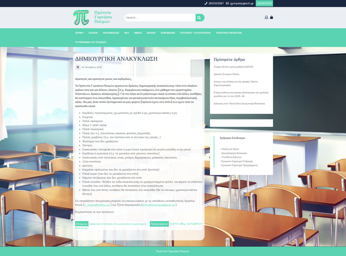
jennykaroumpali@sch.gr (158, 205)
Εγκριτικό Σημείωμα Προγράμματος (239, 165)
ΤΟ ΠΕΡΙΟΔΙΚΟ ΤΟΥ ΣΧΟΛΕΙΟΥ (91, 42)
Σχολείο (93, 32)
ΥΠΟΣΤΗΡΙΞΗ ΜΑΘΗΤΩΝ (229, 32)
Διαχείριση (264, 3)
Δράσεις (151, 32)
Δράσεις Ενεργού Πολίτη (226, 74)
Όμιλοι (138, 32)
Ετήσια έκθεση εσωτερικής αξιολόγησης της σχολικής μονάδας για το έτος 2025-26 (241, 94)
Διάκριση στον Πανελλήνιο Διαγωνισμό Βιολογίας (239, 103)
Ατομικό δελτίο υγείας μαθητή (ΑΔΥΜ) (233, 67)
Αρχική (79, 32)
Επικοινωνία (168, 32)
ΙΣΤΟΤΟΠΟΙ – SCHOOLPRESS (195, 32)
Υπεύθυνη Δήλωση (231, 157)
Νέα (126, 32)
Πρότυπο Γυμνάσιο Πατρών (103, 17)
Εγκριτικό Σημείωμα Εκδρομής (237, 161)
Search (200, 18)
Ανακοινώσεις (111, 32)
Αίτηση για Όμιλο (230, 149)
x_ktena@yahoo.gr (97, 205)
